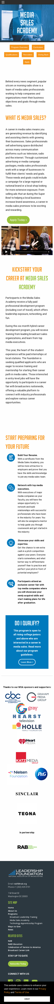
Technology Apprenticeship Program (26, 923)
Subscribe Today (18, 964)
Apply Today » (18, 220)
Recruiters (27, 55)
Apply (27, 62)
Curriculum (38, 47)
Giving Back (43, 55)
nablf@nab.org (20, 883)
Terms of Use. (22, 992)
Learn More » (27, 662)
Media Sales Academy (19, 920)
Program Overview (19, 47)
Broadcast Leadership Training (23, 917)
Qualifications (11, 55)
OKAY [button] (27, 999)
